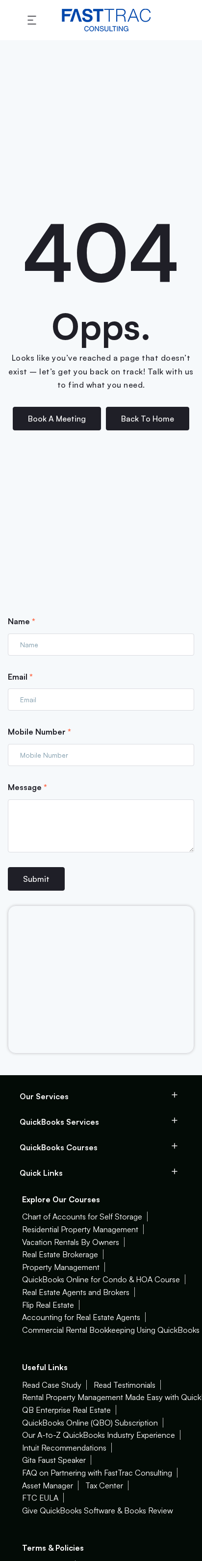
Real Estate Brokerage (60, 1254)
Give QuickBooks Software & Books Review (97, 1510)
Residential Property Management (80, 1229)
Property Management (61, 1267)
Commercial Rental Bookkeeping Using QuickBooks (111, 1330)
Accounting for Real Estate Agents (81, 1317)
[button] (33, 20)
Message (27, 787)
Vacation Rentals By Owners (70, 1242)
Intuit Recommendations (64, 1448)
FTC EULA (40, 1498)
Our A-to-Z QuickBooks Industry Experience (98, 1435)
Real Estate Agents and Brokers (75, 1292)
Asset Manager (47, 1485)
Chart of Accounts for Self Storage (82, 1216)
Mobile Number (39, 732)
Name (21, 621)
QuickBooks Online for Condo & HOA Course (101, 1279)
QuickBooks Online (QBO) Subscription (90, 1423)
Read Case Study (51, 1385)
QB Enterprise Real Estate (66, 1410)
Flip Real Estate (48, 1305)
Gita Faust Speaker (54, 1460)
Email (20, 677)
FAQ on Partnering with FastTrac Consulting (97, 1473)
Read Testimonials (124, 1385)
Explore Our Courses (61, 1199)
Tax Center (104, 1485)
